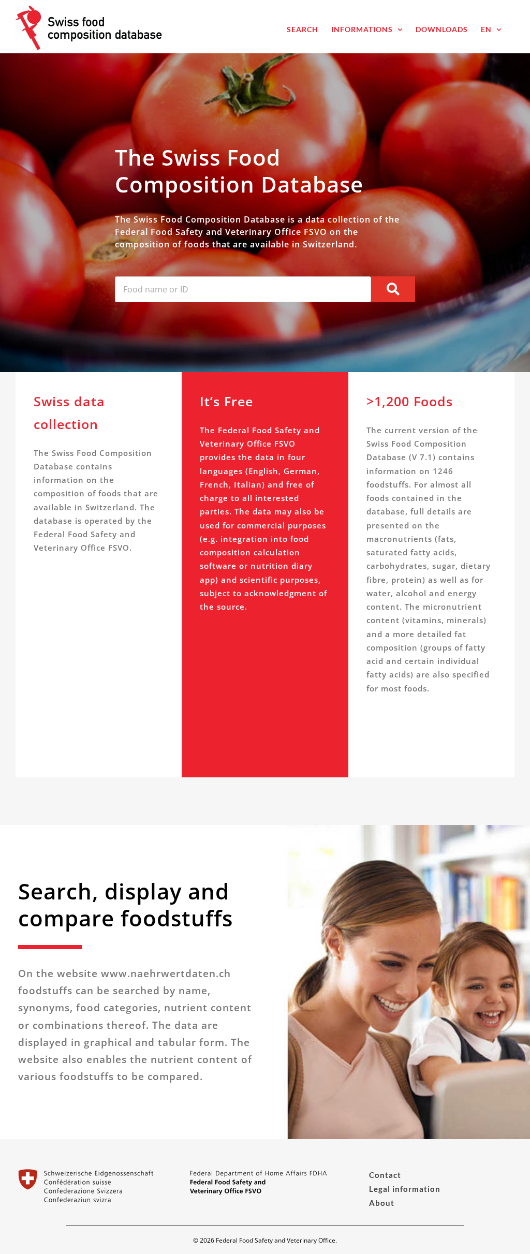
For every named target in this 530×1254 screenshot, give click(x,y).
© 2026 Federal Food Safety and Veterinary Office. (265, 1240)
